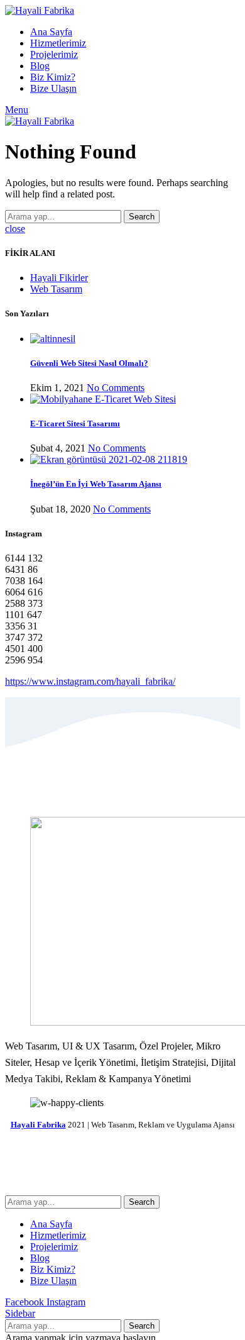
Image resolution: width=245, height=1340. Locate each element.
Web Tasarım (56, 289)
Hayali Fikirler (59, 277)
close (15, 228)
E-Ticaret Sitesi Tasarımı (75, 423)
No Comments (115, 387)
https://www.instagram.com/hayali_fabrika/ (90, 681)
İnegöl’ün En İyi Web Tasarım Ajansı (95, 484)
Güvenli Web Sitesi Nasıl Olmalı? (89, 363)
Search (142, 216)
